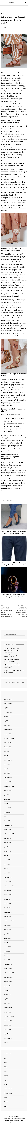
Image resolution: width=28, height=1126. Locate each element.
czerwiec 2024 (8, 799)
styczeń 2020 (7, 1003)
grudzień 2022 (8, 877)
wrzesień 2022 (8, 890)
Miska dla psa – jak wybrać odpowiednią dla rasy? (11, 660)
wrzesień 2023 (8, 838)
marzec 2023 (7, 864)
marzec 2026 (7, 716)
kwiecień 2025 (8, 760)
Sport (5, 1084)
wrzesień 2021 (8, 925)
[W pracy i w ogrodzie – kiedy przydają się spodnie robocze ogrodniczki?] (14, 548)
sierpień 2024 (8, 790)
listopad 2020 (8, 968)
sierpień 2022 (8, 895)
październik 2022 (9, 886)
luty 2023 (6, 869)
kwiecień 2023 (8, 860)
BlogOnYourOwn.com (14, 1123)
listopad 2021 (8, 916)
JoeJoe (3, 27)
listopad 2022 (8, 882)
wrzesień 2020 (8, 977)
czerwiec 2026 (8, 703)
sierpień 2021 (8, 929)
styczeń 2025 (7, 773)
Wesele (6, 1102)
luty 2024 (6, 816)
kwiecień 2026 (8, 712)
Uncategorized (8, 1093)
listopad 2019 (8, 1012)
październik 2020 (9, 973)
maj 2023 (6, 856)
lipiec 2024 (7, 795)
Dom (5, 1058)
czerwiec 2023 (8, 851)
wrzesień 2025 (8, 743)
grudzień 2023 (8, 825)
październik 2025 (9, 738)
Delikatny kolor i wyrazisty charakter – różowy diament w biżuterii (14, 596)
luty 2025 (6, 769)
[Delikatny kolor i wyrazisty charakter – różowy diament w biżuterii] (14, 580)
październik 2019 (9, 1016)
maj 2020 (6, 990)
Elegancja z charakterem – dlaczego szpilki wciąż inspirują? (14, 671)
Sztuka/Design (8, 1089)
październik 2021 (9, 921)
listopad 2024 (8, 782)
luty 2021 (6, 955)
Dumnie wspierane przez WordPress (14, 1118)
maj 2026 (6, 708)
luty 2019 (6, 1042)
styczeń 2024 (7, 821)
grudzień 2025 (8, 729)
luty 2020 (6, 999)
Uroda (5, 1097)
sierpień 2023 (8, 842)
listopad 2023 (8, 829)
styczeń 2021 (7, 960)
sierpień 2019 (8, 1025)
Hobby (5, 1067)
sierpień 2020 (8, 981)
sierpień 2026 (8, 699)
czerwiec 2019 (8, 1029)
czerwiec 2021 (8, 938)
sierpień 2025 (8, 747)
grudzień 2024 (8, 777)
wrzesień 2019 (8, 1021)
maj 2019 (6, 1034)
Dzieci (5, 1063)
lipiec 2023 (7, 847)
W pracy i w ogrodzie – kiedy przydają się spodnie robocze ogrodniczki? (14, 564)
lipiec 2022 (7, 899)
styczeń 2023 (7, 873)
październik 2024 (9, 786)
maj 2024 (6, 803)
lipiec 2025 (7, 751)
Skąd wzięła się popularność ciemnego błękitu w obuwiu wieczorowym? (14, 532)
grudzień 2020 (8, 964)
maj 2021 (6, 942)
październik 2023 (9, 834)
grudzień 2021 (8, 912)
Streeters (10, 2)
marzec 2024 (7, 812)
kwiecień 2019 (8, 1038)
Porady (6, 1080)
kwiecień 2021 (8, 947)
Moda (3, 13)
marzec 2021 (7, 951)
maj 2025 (6, 756)
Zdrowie (6, 1106)
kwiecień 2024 (8, 808)
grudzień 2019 (8, 1008)
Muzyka (6, 1076)
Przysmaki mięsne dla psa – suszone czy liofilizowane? (14, 656)
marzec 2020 (7, 995)
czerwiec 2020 (8, 986)
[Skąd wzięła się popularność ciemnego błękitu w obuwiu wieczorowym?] (14, 516)
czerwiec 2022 (8, 903)
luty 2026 (6, 721)
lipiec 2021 (7, 934)
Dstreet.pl (21, 177)
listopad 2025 (8, 734)
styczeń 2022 (7, 908)
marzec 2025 (7, 764)
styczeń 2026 (7, 725)
